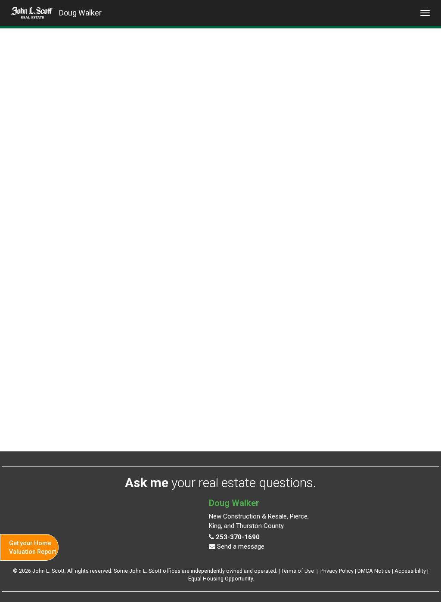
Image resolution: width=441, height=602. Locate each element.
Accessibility (410, 571)
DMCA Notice (374, 571)
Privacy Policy (337, 571)
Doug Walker (80, 12)
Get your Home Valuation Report (32, 547)
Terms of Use (297, 571)
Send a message (239, 546)
